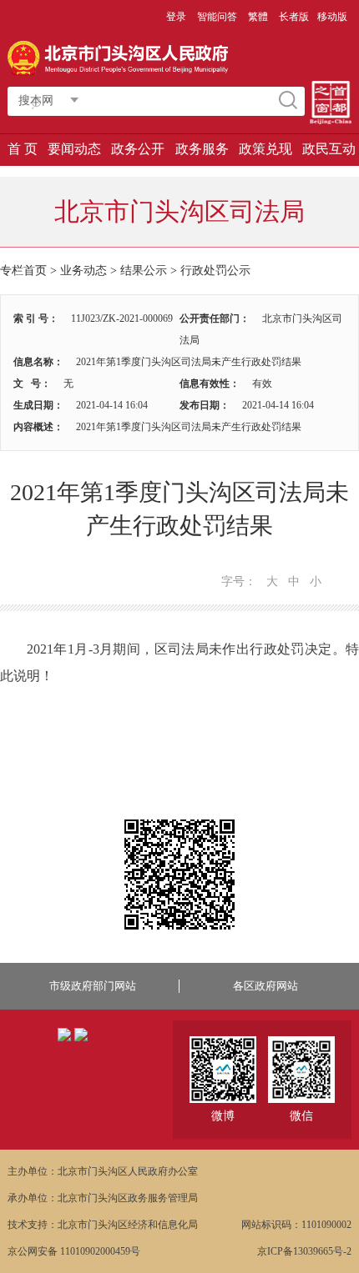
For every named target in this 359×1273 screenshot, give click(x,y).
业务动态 (83, 270)
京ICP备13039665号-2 (304, 1251)
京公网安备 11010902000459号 (74, 1251)
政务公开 (137, 149)
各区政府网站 (265, 986)
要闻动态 (74, 149)
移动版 (332, 17)
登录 (176, 17)
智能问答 (217, 17)
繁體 (258, 17)
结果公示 (143, 270)
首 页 (23, 149)
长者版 (294, 17)
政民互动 (329, 149)
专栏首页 (23, 270)
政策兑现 (265, 149)
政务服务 (202, 149)
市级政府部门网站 (92, 986)
